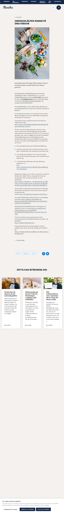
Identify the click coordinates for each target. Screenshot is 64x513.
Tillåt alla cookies (43, 509)
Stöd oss (49, 2)
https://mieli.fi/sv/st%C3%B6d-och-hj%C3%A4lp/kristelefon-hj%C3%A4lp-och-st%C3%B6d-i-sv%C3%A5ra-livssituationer (31, 201)
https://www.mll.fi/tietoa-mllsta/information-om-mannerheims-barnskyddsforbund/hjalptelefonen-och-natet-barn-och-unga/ (31, 211)
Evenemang (6, 1)
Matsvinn (34, 253)
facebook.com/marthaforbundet (32, 101)
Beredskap (34, 1)
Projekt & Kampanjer (42, 2)
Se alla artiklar (21, 240)
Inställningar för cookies (10, 509)
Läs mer (47, 505)
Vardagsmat (26, 253)
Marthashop (57, 1)
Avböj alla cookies (27, 509)
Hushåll (17, 253)
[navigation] (8, 7)
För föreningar (16, 2)
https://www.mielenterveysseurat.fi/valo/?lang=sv (33, 194)
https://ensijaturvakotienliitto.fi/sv (24, 223)
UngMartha (25, 1)
